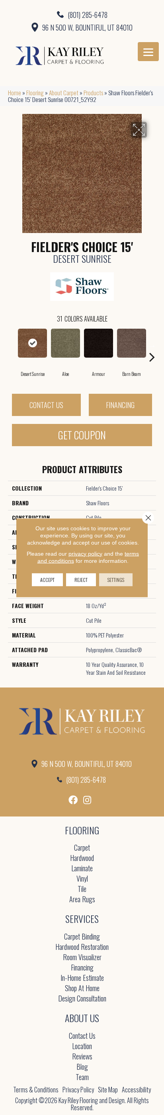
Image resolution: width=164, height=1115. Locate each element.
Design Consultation (82, 998)
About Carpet (63, 92)
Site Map (108, 1089)
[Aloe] (65, 343)
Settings (115, 579)
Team (82, 1077)
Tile (82, 889)
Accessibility (136, 1089)
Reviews (82, 1056)
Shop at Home (82, 988)
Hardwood (82, 858)
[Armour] (98, 343)
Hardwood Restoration (82, 947)
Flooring (35, 92)
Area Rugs (82, 899)
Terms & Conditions (36, 1089)
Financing (120, 405)
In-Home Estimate (82, 978)
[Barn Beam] (131, 343)
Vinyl (82, 879)
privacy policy (85, 553)
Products (93, 92)
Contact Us (46, 405)
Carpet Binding (82, 937)
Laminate (82, 868)
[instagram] (87, 800)
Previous (12, 345)
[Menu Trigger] (148, 52)
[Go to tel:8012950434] (82, 14)
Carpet (82, 848)
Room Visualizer (82, 957)
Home (14, 92)
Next (152, 345)
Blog (82, 1067)
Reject (81, 579)
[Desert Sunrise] (32, 343)
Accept (47, 579)
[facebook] (73, 800)
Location (82, 1046)
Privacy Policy (78, 1089)
